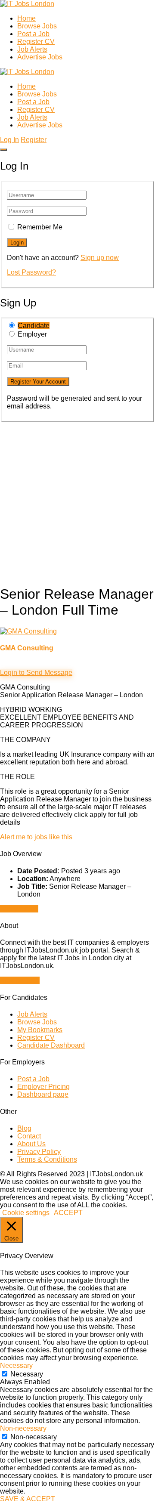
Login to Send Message (36, 672)
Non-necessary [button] (23, 1428)
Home (26, 18)
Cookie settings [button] (26, 1212)
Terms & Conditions (47, 1159)
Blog (24, 1128)
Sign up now (100, 257)
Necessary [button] (16, 1365)
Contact (29, 1136)
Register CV (36, 41)
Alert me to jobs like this (36, 837)
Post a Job (33, 33)
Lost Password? (31, 272)
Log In (9, 139)
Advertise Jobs (39, 57)
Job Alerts (32, 49)
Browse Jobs (37, 26)
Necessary (26, 1374)
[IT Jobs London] (27, 3)
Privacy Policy (39, 1151)
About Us (31, 1143)
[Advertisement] (77, 499)
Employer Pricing (43, 1086)
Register (33, 139)
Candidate (34, 325)
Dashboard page (42, 1094)
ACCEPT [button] (68, 1212)
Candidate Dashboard (51, 1045)
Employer (32, 334)
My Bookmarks (39, 1029)
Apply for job (19, 908)
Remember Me (39, 227)
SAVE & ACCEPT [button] (27, 1499)
